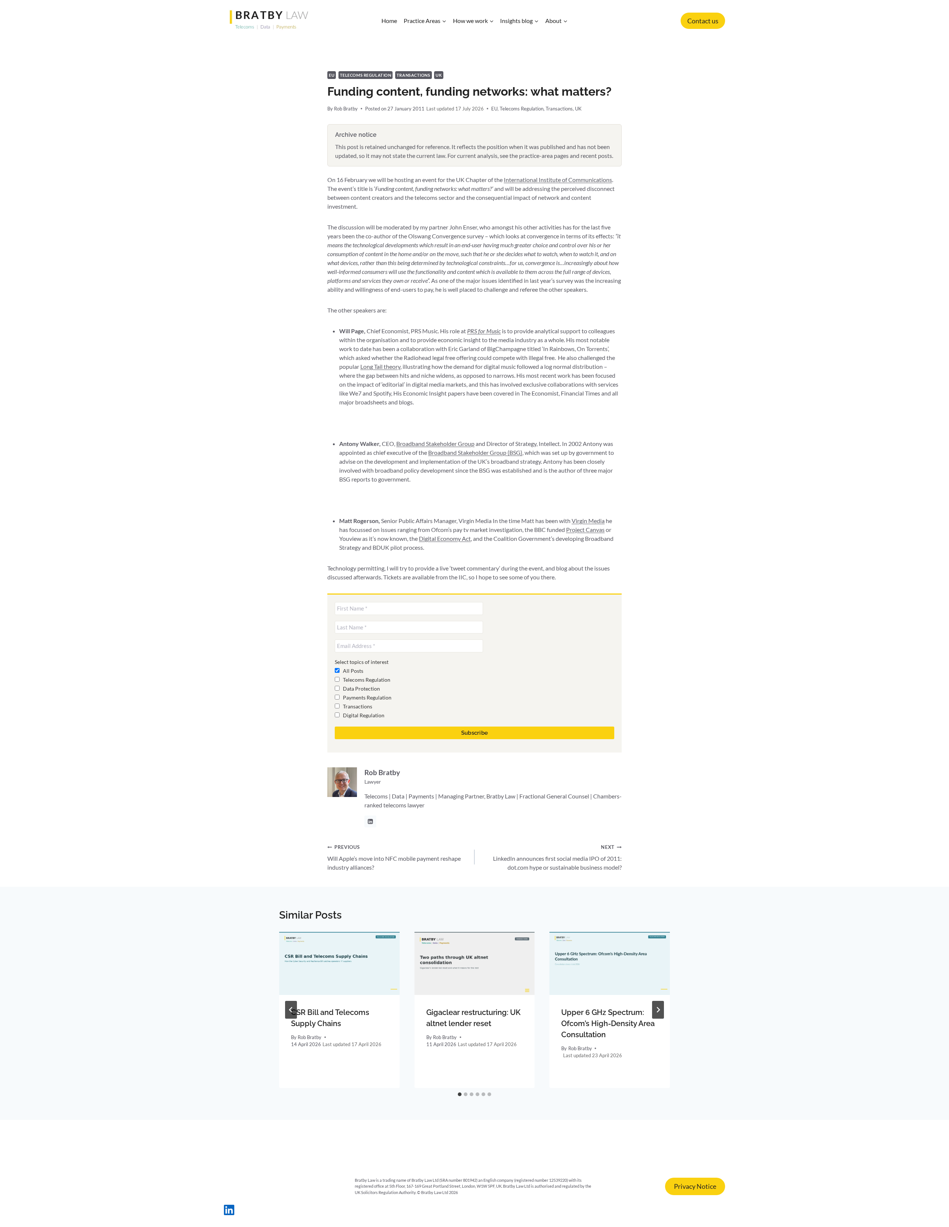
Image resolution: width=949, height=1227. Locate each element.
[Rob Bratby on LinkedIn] (229, 1212)
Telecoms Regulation (365, 75)
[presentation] (339, 963)
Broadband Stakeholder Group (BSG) (475, 452)
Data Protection (361, 688)
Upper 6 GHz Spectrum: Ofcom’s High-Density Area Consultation (608, 1023)
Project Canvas (585, 529)
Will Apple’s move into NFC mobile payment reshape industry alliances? (394, 857)
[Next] (658, 1010)
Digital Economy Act (445, 538)
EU (331, 75)
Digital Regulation (363, 715)
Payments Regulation (366, 697)
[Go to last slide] (291, 1010)
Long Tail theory (380, 366)
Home (389, 20)
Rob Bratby (346, 109)
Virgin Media (588, 520)
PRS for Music (484, 330)
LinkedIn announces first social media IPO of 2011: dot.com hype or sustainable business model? (557, 857)
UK (439, 75)
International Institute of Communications (558, 179)
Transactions (413, 75)
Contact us (702, 21)
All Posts (352, 671)
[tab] (460, 1094)
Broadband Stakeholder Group (435, 443)
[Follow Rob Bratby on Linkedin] (370, 821)
